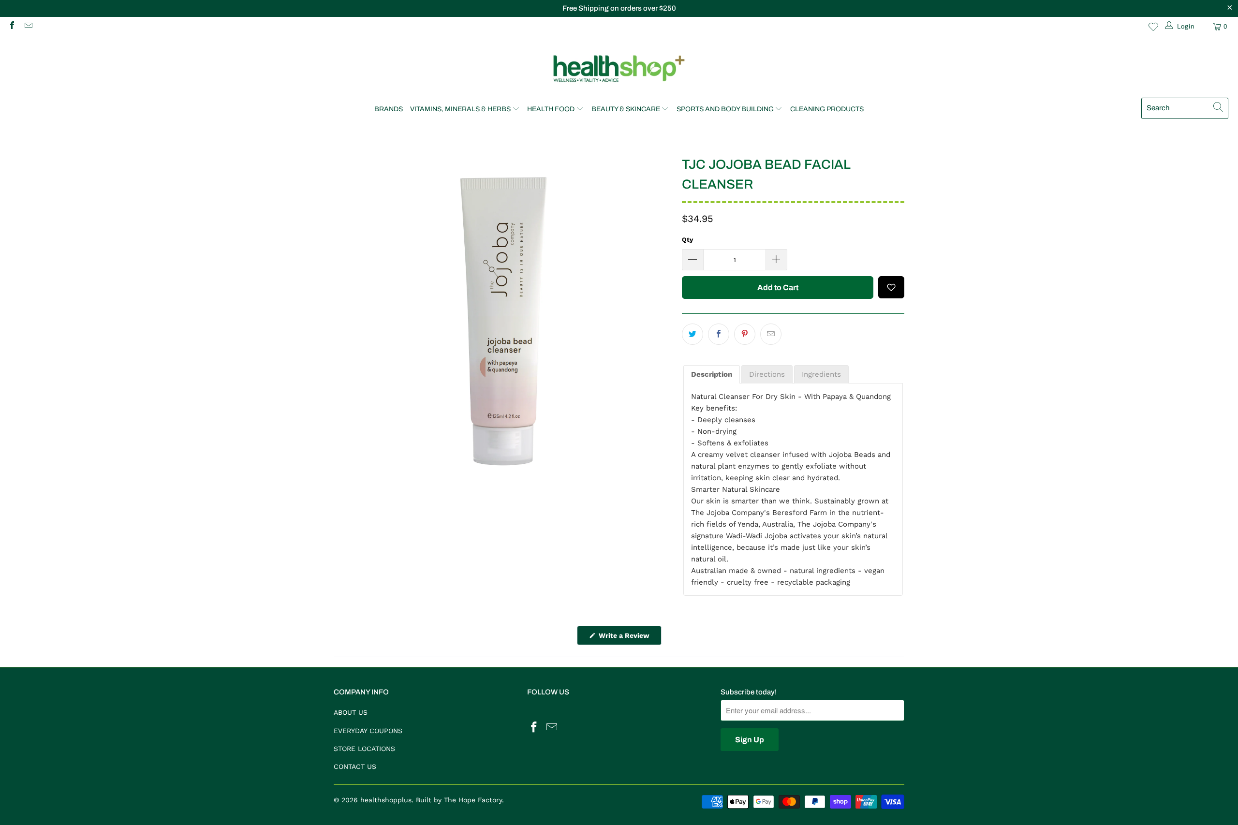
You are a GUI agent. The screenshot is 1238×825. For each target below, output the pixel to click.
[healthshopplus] (619, 69)
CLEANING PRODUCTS (827, 109)
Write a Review (629, 638)
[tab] (711, 374)
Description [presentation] (711, 374)
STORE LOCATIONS (364, 748)
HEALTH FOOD (551, 109)
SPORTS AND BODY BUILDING (725, 109)
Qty (687, 239)
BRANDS (388, 109)
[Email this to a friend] (770, 334)
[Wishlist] (1153, 26)
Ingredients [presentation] (821, 374)
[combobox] (1184, 108)
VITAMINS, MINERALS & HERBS (460, 109)
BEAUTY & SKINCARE (625, 109)
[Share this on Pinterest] (744, 334)
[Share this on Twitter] (692, 334)
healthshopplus (386, 800)
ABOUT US (351, 712)
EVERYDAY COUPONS (368, 731)
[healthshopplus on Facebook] (11, 26)
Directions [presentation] (767, 374)
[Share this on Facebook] (718, 334)
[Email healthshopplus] (27, 26)
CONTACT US (355, 766)
